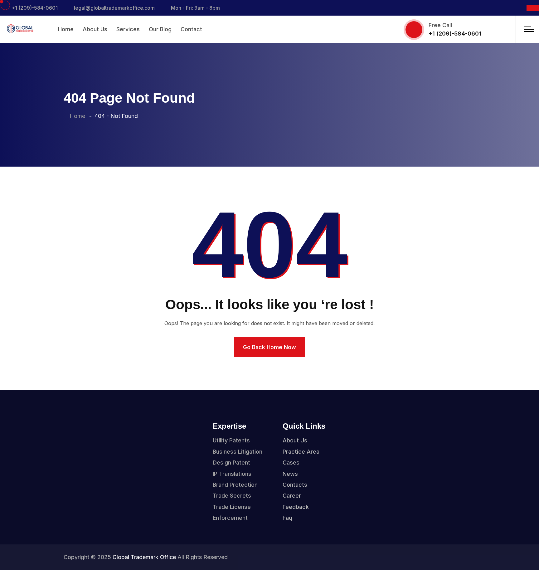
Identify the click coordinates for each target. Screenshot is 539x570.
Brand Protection (235, 484)
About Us (95, 29)
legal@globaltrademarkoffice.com (114, 8)
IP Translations (232, 473)
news (290, 473)
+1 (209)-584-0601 (35, 8)
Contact (191, 29)
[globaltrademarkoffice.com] (20, 28)
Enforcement (230, 517)
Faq (287, 517)
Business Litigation (237, 451)
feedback (296, 507)
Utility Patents (231, 440)
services (128, 29)
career (292, 495)
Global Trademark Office (144, 557)
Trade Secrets (232, 495)
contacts (295, 484)
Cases (291, 462)
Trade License (232, 507)
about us (295, 440)
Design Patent (231, 462)
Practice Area (301, 451)
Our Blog (160, 29)
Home (66, 29)
